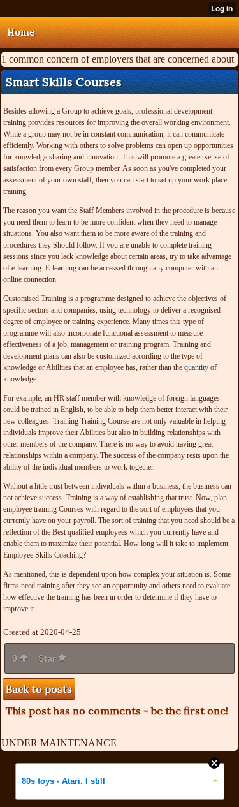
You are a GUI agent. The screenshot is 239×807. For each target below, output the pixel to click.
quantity (196, 367)
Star (48, 658)
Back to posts (39, 689)
